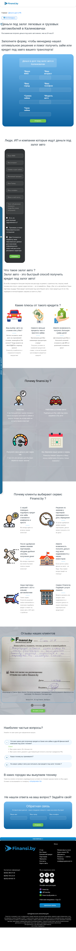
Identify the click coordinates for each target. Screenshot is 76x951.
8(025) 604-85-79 (9, 878)
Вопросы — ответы (63, 856)
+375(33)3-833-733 (35, 781)
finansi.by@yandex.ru (49, 895)
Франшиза (42, 859)
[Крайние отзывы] (43, 705)
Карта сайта (43, 863)
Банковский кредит (45, 854)
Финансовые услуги (64, 850)
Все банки (42, 852)
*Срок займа (27, 109)
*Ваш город (27, 84)
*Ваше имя (13, 814)
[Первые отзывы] (32, 705)
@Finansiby (46, 892)
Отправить (38, 121)
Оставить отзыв (38, 710)
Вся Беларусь (10, 18)
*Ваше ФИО (27, 72)
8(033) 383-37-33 (9, 873)
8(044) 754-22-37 (9, 876)
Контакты (42, 861)
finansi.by (45, 889)
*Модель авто (48, 97)
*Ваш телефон (48, 84)
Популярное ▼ (38, 839)
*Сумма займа (27, 97)
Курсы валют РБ (63, 852)
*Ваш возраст (48, 72)
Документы (61, 854)
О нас (41, 850)
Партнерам (43, 856)
